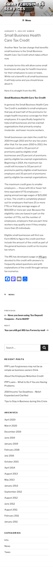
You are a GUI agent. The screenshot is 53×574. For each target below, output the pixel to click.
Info (6, 540)
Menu (28, 20)
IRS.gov (42, 256)
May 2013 (9, 479)
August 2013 (11, 473)
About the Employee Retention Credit (24, 376)
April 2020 (9, 419)
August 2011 (10, 509)
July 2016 (9, 455)
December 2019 (12, 431)
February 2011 (11, 515)
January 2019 (11, 443)
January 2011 (11, 521)
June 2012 (9, 504)
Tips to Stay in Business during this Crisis (25, 401)
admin (30, 31)
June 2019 (9, 437)
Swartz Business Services (24, 6)
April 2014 (9, 467)
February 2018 (11, 449)
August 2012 (11, 497)
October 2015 (11, 461)
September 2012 (13, 491)
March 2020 (10, 425)
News (12, 295)
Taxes (7, 552)
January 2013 (11, 485)
